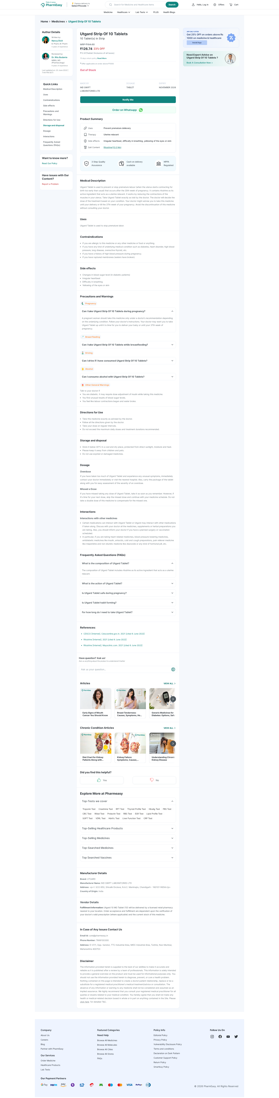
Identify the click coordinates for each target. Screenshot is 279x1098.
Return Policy (160, 1062)
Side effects (49, 105)
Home (44, 21)
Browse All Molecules (107, 1045)
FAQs (99, 1058)
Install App (197, 42)
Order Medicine (48, 1060)
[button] (142, 4)
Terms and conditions (164, 1049)
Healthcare (122, 12)
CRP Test (148, 818)
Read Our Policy (49, 163)
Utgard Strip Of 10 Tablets (84, 21)
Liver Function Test (131, 818)
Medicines (58, 21)
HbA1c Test (114, 818)
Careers (44, 1039)
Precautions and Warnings (51, 113)
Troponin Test (89, 809)
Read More (102, 58)
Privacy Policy (160, 1039)
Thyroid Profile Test (136, 809)
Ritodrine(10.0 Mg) (112, 147)
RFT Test (120, 809)
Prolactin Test (113, 813)
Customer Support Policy (165, 1058)
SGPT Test (88, 818)
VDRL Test (100, 818)
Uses (45, 94)
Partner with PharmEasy (52, 1049)
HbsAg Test (154, 809)
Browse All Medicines (107, 1040)
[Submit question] (173, 669)
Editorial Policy (160, 1035)
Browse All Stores (105, 1054)
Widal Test (99, 813)
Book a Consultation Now (199, 62)
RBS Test (127, 813)
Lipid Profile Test (154, 813)
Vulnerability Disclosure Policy (168, 1044)
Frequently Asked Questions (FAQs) (51, 143)
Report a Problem (50, 184)
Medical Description (52, 89)
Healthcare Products (50, 1065)
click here (84, 1002)
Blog (43, 1044)
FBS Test (167, 809)
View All (168, 683)
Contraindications (51, 100)
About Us (45, 1035)
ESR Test (139, 813)
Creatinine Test (106, 809)
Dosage (47, 131)
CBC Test (87, 813)
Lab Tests (140, 12)
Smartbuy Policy (161, 1067)
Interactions (48, 136)
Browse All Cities (105, 1049)
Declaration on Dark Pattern (167, 1053)
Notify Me (128, 99)
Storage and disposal (53, 125)
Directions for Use (51, 120)
